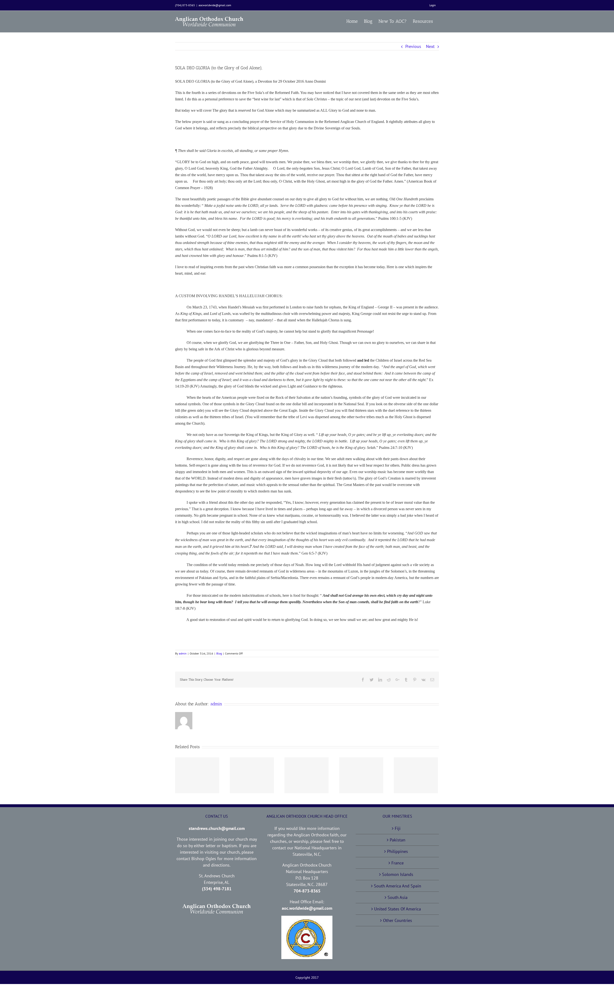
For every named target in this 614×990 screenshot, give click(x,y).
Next (430, 46)
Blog (219, 653)
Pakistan (397, 840)
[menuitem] (432, 5)
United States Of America (397, 909)
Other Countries (397, 920)
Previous (413, 46)
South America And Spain (397, 886)
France (397, 863)
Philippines (397, 851)
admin (183, 653)
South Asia (397, 897)
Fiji (398, 828)
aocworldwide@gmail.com (215, 5)
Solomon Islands (397, 874)
